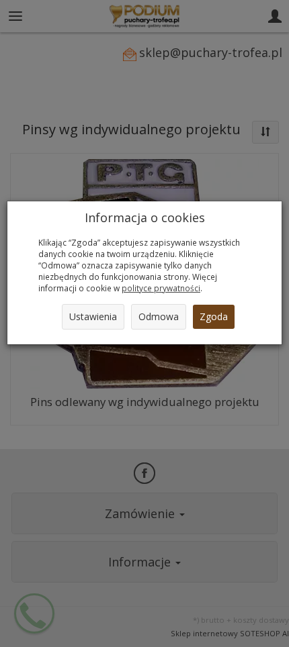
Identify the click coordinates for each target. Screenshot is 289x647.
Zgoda (214, 316)
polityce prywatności (161, 288)
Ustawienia (93, 316)
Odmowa (158, 316)
